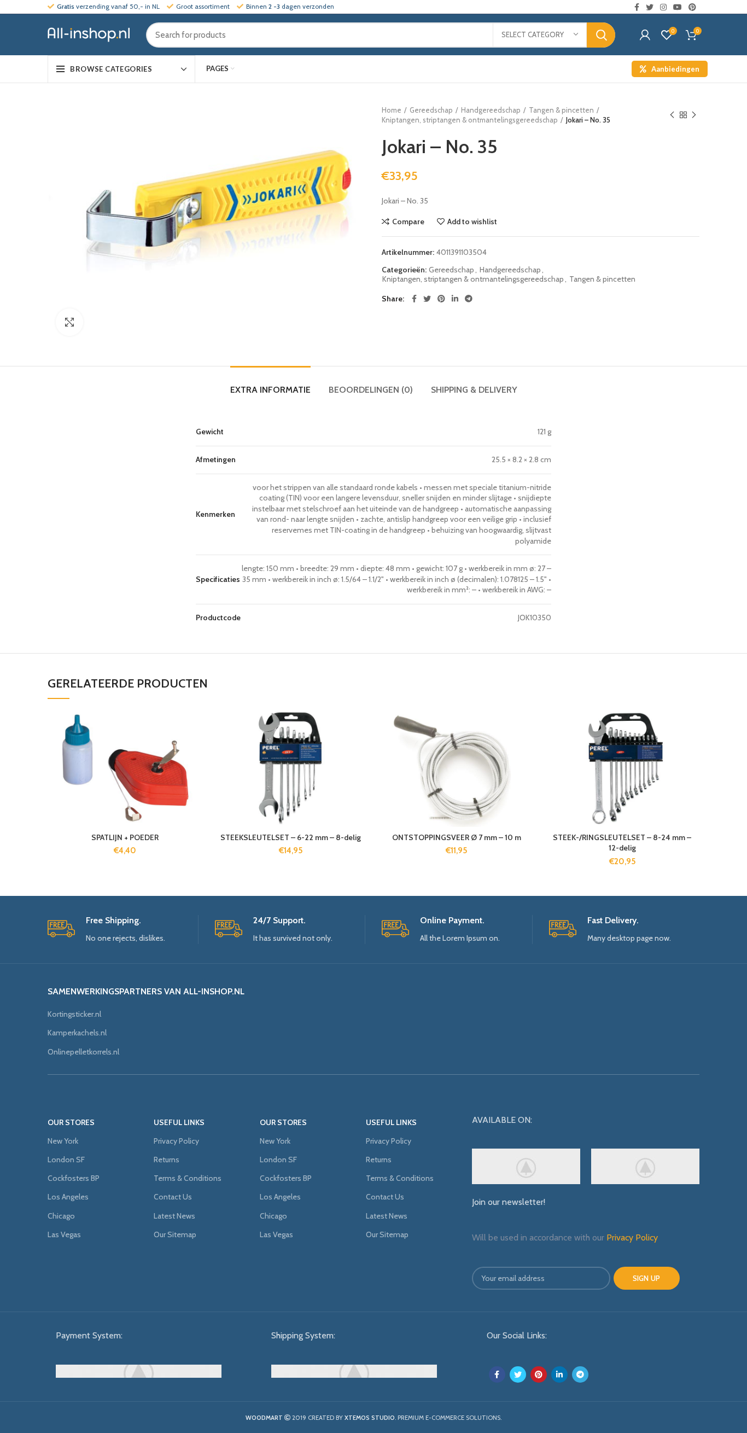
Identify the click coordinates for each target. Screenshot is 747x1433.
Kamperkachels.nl (77, 1033)
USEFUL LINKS (179, 1122)
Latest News (174, 1216)
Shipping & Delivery (474, 390)
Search (601, 35)
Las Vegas (64, 1234)
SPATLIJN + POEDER (125, 837)
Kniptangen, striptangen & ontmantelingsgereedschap (470, 119)
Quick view (194, 777)
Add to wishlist (472, 221)
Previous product (672, 114)
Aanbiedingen (675, 69)
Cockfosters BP (74, 1178)
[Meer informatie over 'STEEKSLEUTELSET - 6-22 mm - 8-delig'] (360, 753)
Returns (166, 1159)
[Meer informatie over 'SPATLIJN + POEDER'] (194, 753)
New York (63, 1141)
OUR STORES (71, 1122)
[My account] (645, 35)
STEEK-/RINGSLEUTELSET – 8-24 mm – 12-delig (622, 842)
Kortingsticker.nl (74, 1014)
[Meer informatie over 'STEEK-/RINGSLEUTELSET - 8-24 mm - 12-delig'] (691, 753)
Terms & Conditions (187, 1178)
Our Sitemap (175, 1234)
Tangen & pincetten (561, 110)
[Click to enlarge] (69, 322)
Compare (408, 221)
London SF (66, 1159)
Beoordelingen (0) (371, 390)
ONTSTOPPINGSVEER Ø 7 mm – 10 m (456, 837)
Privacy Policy (176, 1141)
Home (391, 110)
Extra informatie (270, 390)
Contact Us (173, 1197)
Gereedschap (431, 110)
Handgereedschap (491, 110)
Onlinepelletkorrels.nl (83, 1052)
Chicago (61, 1216)
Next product (693, 114)
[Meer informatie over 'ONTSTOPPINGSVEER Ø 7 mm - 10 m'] (525, 753)
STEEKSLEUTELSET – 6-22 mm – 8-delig (290, 837)
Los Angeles (68, 1197)
